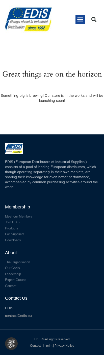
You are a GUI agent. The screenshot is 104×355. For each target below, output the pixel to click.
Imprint (48, 345)
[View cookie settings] (11, 343)
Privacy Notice (64, 345)
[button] (80, 19)
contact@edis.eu (18, 316)
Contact (35, 345)
